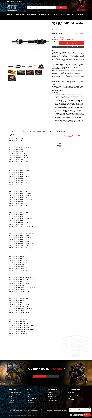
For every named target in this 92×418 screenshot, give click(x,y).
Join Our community (39, 376)
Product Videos (41, 131)
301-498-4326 (71, 392)
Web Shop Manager (38, 415)
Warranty (32, 131)
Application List (13, 131)
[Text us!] (87, 415)
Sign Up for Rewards (52, 376)
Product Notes (23, 131)
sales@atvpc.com (71, 396)
